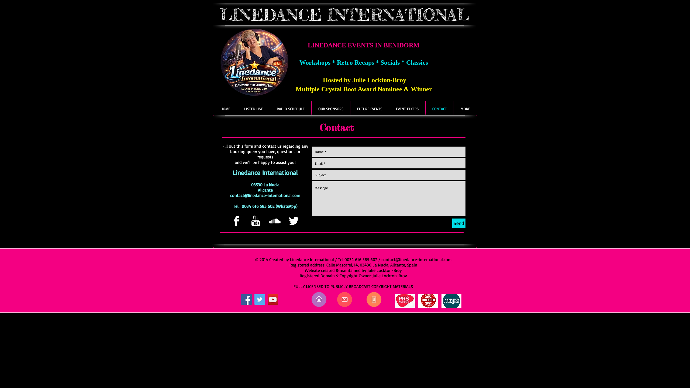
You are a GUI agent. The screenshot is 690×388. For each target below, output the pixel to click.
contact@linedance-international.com (265, 195)
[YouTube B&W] (255, 221)
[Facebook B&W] (236, 221)
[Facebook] (246, 299)
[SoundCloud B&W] (274, 221)
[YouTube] (273, 299)
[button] (465, 108)
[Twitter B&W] (293, 221)
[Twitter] (259, 299)
